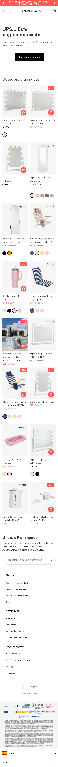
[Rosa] (37, 196)
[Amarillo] (42, 253)
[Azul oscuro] (47, 196)
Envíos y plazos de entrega (17, 589)
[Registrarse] (51, 560)
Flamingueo (32, 686)
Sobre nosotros (12, 618)
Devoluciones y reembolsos (17, 595)
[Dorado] (9, 253)
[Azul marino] (32, 253)
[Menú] (3, 10)
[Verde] (52, 196)
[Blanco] (5, 135)
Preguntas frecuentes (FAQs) (18, 583)
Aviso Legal (10, 666)
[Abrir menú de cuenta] (47, 10)
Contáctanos (11, 624)
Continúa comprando (29, 57)
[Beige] (32, 196)
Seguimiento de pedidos (15, 631)
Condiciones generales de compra (20, 660)
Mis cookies (10, 673)
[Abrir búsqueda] (10, 10)
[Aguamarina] (19, 311)
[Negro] (4, 253)
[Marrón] (42, 196)
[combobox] (29, 753)
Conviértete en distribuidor (16, 637)
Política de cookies (13, 653)
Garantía (9, 602)
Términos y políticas (29, 693)
